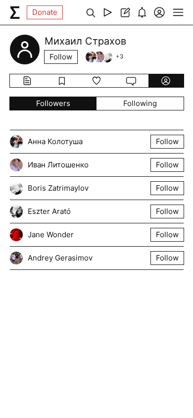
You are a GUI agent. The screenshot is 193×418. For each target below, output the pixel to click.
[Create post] (125, 12)
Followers (53, 103)
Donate (44, 12)
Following (140, 103)
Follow (60, 56)
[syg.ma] (15, 12)
